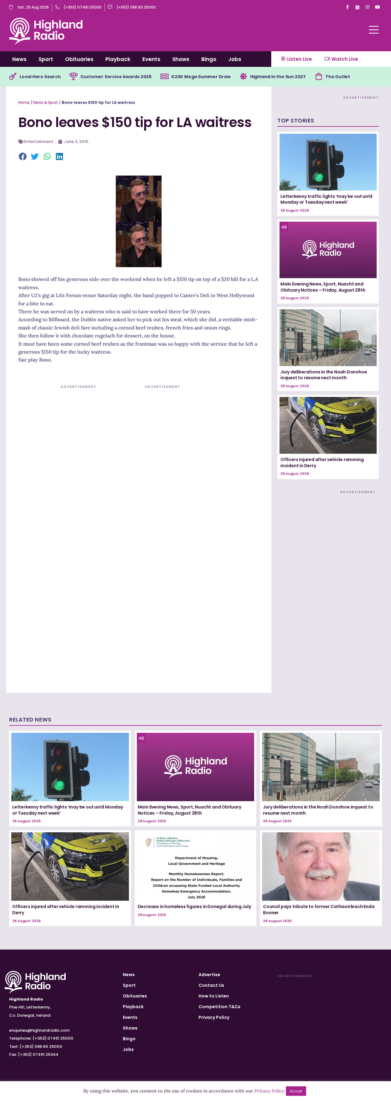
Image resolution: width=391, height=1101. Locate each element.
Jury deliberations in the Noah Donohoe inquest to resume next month (323, 375)
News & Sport (45, 102)
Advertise (209, 975)
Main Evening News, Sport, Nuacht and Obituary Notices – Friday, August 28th (322, 287)
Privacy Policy (214, 1017)
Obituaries (79, 59)
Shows (180, 59)
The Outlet (337, 77)
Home (24, 102)
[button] (22, 157)
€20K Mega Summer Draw (201, 77)
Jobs (234, 59)
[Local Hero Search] (12, 76)
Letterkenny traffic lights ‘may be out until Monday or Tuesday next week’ (326, 199)
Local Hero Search (40, 77)
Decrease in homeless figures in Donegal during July (194, 906)
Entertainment (38, 141)
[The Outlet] (318, 76)
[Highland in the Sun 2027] (243, 76)
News (19, 59)
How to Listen (214, 996)
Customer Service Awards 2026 (116, 77)
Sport (45, 59)
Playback (117, 59)
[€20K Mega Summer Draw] (164, 76)
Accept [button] (296, 1091)
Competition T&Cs (219, 1007)
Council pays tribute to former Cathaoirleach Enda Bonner (318, 909)
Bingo (208, 59)
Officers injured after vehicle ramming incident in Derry (322, 462)
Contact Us (211, 985)
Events (151, 59)
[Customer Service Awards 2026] (73, 76)
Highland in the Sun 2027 (278, 77)
